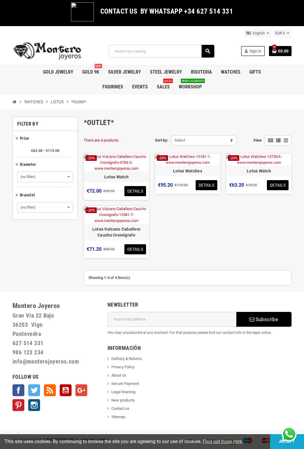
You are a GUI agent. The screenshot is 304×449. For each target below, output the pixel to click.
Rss (50, 390)
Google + (81, 390)
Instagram (34, 405)
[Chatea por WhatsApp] (289, 433)
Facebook (18, 390)
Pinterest (18, 405)
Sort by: (161, 140)
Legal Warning (123, 392)
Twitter (34, 390)
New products (123, 400)
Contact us (120, 408)
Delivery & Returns (126, 358)
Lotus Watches (187, 171)
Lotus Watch (116, 176)
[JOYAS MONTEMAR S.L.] (47, 51)
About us (118, 375)
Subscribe (266, 319)
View (257, 140)
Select (180, 140)
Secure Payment (125, 383)
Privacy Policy (122, 367)
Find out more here (222, 441)
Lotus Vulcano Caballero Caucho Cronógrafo (116, 232)
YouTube (66, 390)
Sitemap (118, 417)
